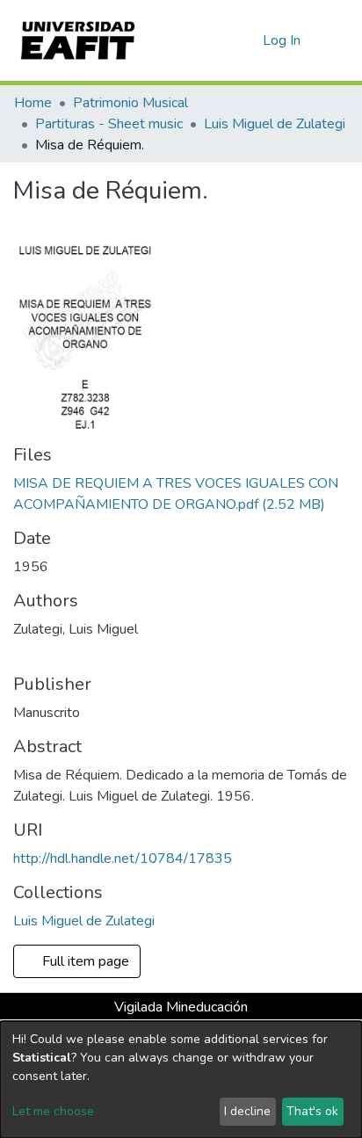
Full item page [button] (84, 961)
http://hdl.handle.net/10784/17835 (122, 858)
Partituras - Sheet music (109, 124)
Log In (282, 40)
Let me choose (53, 1111)
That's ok (312, 1111)
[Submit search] (221, 40)
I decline (247, 1111)
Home (33, 102)
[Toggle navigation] (337, 40)
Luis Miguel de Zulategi (274, 124)
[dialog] (181, 1079)
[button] (246, 40)
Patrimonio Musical (130, 102)
